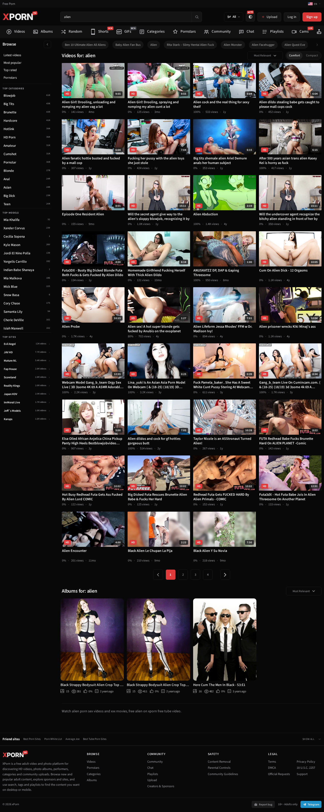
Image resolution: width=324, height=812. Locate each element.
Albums (92, 780)
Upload (152, 780)
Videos (91, 761)
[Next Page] (225, 575)
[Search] (197, 17)
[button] (318, 45)
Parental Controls (219, 767)
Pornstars (10, 77)
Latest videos (12, 55)
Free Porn (9, 4)
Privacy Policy (306, 761)
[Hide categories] (47, 44)
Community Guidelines (223, 774)
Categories (93, 774)
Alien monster (233, 45)
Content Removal (219, 761)
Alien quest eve (295, 45)
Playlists (152, 774)
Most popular (13, 62)
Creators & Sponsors (160, 786)
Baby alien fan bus (127, 45)
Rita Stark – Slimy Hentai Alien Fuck (190, 45)
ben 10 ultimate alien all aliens (85, 45)
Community (155, 761)
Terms (272, 761)
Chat (150, 767)
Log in (292, 16)
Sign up (312, 16)
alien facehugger (263, 45)
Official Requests (279, 774)
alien (153, 45)
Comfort (294, 55)
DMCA (272, 767)
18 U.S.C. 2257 (306, 767)
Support (302, 774)
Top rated (10, 70)
